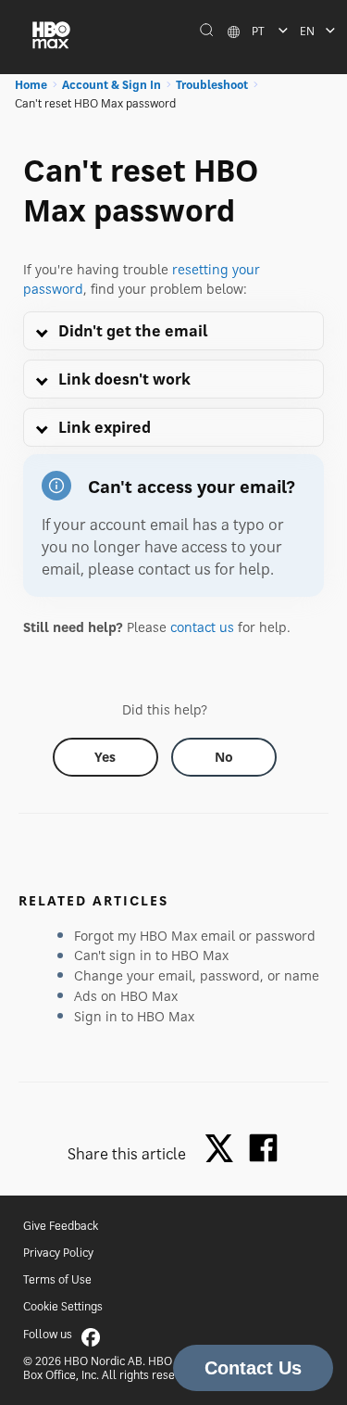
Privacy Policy (58, 1252)
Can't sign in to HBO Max (151, 955)
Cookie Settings (63, 1306)
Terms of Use (57, 1279)
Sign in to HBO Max (134, 1016)
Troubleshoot (212, 85)
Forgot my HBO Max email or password (195, 935)
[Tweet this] (223, 1149)
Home (31, 85)
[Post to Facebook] (263, 1148)
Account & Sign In (111, 85)
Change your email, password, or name (196, 975)
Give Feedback (60, 1226)
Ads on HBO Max (126, 996)
